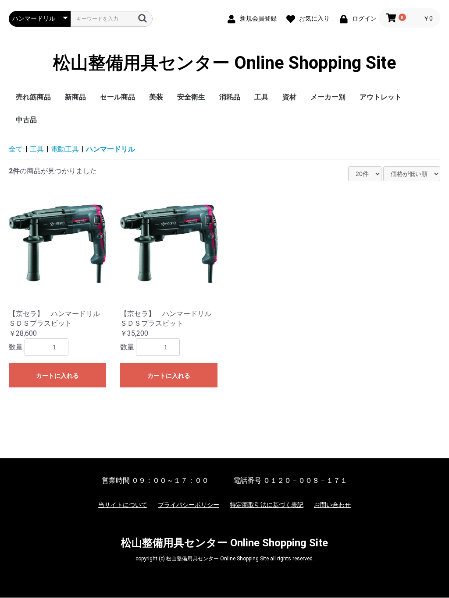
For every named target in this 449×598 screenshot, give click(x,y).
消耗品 (229, 97)
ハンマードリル (110, 149)
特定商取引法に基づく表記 (266, 504)
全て (16, 149)
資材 (289, 97)
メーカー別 (328, 97)
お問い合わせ (332, 504)
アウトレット (381, 97)
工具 (261, 97)
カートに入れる (57, 375)
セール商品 (117, 97)
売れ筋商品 (33, 97)
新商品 (75, 97)
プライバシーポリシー (188, 504)
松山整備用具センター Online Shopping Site (224, 63)
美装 (156, 97)
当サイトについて (122, 504)
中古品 (26, 120)
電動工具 (65, 149)
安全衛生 (191, 97)
